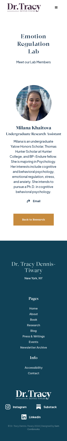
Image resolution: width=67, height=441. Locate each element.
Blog (33, 331)
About (33, 314)
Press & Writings (34, 336)
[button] (56, 7)
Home (33, 308)
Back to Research (33, 219)
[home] (23, 7)
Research (33, 325)
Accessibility (34, 367)
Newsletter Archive (33, 347)
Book (33, 319)
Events (33, 342)
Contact (33, 373)
